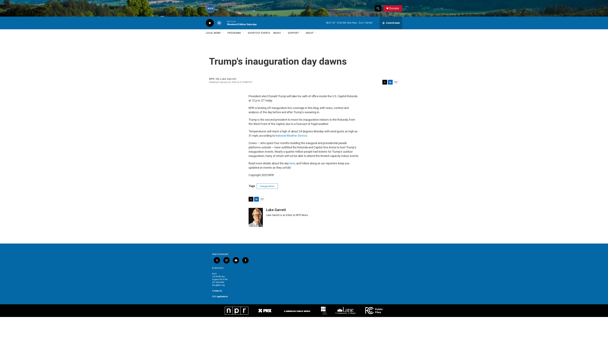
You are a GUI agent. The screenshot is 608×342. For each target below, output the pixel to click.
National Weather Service (291, 135)
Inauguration (267, 186)
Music (277, 33)
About (310, 33)
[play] (209, 23)
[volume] (219, 23)
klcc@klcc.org (218, 285)
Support (293, 33)
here (292, 163)
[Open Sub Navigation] (223, 33)
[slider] (224, 23)
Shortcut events (259, 33)
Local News (213, 33)
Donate (394, 8)
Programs (234, 33)
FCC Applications (220, 296)
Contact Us (217, 291)
